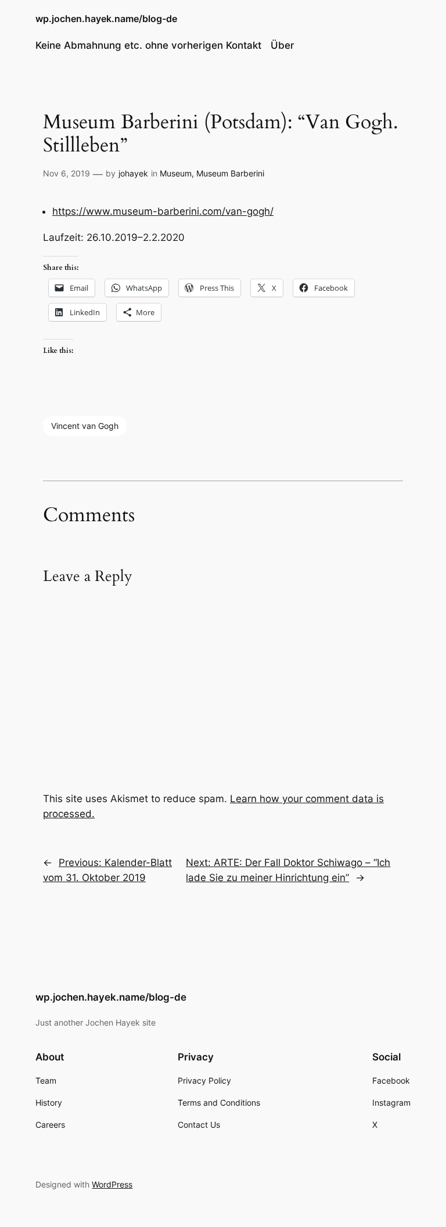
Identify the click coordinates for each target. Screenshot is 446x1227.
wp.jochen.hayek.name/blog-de (106, 18)
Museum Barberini (230, 173)
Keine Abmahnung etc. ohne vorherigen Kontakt (148, 45)
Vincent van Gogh (84, 426)
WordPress (112, 1184)
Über (282, 45)
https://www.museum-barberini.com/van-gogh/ (163, 211)
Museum (176, 173)
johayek (133, 173)
